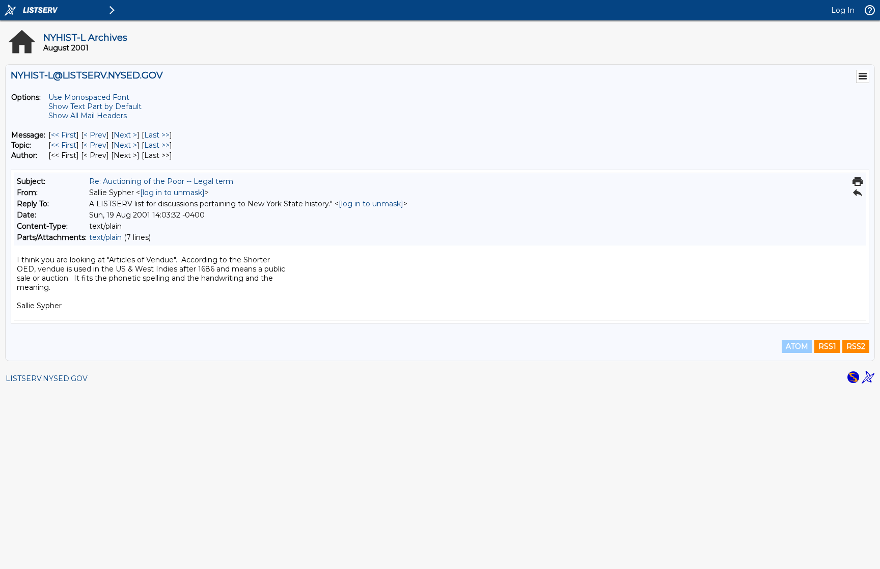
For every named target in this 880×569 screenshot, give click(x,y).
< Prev (95, 135)
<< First (63, 135)
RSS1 (827, 346)
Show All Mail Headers (87, 115)
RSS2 (855, 346)
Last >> (157, 135)
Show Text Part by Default (95, 106)
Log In (843, 10)
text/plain (105, 237)
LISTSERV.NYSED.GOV (47, 378)
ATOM (797, 346)
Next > (125, 135)
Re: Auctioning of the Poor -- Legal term (161, 181)
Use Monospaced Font (88, 97)
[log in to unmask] (172, 192)
